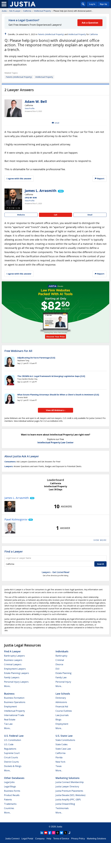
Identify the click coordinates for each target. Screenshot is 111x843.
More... (7, 686)
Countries (9, 808)
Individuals (62, 651)
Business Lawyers (13, 660)
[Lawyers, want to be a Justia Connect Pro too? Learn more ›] (60, 191)
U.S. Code (8, 744)
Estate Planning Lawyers (16, 673)
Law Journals (62, 715)
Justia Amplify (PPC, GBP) (68, 799)
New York (60, 761)
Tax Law (8, 723)
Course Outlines (64, 710)
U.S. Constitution (12, 740)
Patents (8, 799)
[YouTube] (45, 832)
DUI (57, 668)
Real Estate (9, 719)
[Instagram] (53, 832)
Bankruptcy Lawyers (14, 655)
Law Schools (63, 693)
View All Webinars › (55, 410)
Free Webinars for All (18, 351)
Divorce (59, 664)
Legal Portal (27, 838)
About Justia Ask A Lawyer (21, 456)
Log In (92, 4)
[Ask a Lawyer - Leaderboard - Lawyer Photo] (9, 506)
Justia (4, 11)
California (27, 11)
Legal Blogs (10, 786)
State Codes (62, 744)
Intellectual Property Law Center (55, 442)
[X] (65, 832)
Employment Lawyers (15, 668)
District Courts (11, 761)
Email (57, 123)
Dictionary (61, 697)
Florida (59, 757)
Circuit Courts (11, 757)
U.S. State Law (64, 735)
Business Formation (14, 697)
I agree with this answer (19, 178)
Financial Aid (62, 706)
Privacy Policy (78, 838)
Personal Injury (63, 681)
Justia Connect (12, 838)
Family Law (61, 677)
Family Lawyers (11, 677)
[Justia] (22, 4)
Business (9, 693)
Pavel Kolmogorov (15, 519)
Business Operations (14, 702)
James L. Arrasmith (40, 190)
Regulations (10, 748)
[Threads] (57, 832)
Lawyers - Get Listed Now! (55, 572)
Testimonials (62, 808)
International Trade (14, 715)
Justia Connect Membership (70, 782)
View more (100, 540)
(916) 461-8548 (31, 197)
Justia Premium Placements (69, 790)
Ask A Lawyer (15, 11)
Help (49, 838)
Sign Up (103, 4)
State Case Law (63, 748)
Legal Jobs (9, 782)
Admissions (61, 702)
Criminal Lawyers (12, 664)
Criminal (60, 660)
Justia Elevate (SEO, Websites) (70, 795)
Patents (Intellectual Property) (51, 34)
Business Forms (12, 790)
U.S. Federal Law (14, 735)
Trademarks (10, 803)
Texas (59, 766)
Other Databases (14, 778)
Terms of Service (61, 838)
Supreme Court (12, 753)
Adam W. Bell (36, 101)
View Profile (30, 108)
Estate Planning (63, 673)
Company (40, 838)
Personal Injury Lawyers (16, 681)
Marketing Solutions (67, 778)
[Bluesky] (61, 832)
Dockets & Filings (12, 766)
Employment (10, 706)
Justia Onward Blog (65, 803)
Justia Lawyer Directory (67, 786)
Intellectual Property (42, 11)
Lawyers (8, 466)
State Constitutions (65, 740)
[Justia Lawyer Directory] (69, 832)
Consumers (9, 461)
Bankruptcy (61, 655)
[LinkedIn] (41, 832)
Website (21, 215)
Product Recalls (11, 795)
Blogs (58, 719)
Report (100, 178)
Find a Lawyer (13, 551)
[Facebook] (49, 832)
